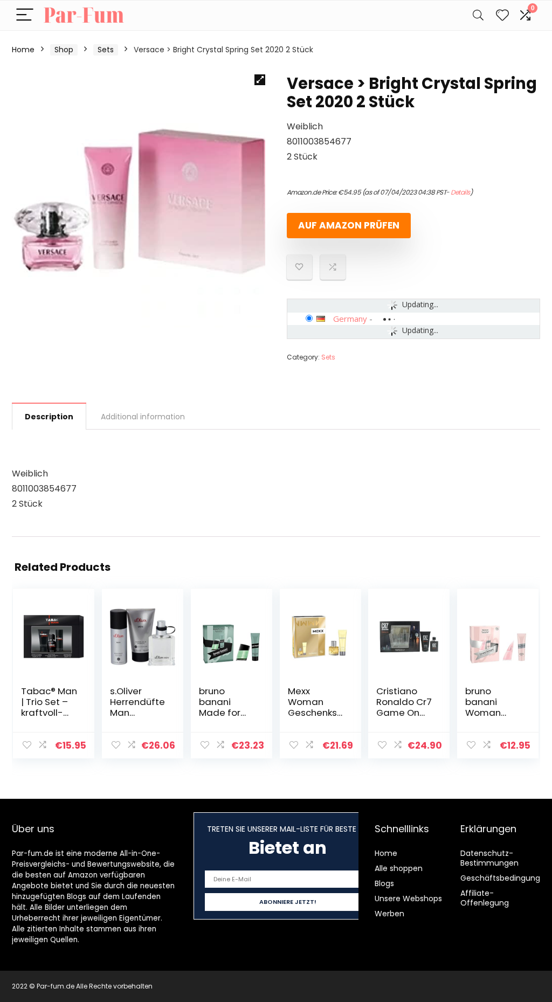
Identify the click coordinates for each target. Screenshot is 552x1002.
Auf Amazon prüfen (348, 225)
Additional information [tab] (143, 416)
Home (23, 49)
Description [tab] (49, 416)
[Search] (478, 15)
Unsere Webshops (408, 898)
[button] (259, 79)
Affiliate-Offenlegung (484, 898)
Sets (106, 49)
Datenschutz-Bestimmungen (489, 858)
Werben (389, 913)
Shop (63, 49)
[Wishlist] (502, 15)
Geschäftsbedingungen (505, 878)
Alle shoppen (399, 868)
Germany (350, 318)
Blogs (384, 883)
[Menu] (25, 15)
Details (460, 192)
